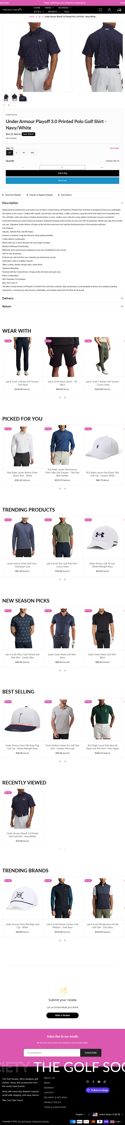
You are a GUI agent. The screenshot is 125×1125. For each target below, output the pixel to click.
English (79, 1114)
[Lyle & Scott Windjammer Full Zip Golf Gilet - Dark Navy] (103, 898)
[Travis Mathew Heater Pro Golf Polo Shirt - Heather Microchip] (62, 719)
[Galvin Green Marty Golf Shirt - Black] (103, 628)
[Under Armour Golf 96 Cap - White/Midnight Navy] (103, 537)
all (39, 17)
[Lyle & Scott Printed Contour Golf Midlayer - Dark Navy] (62, 898)
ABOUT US (49, 1078)
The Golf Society (24, 1121)
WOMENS (49, 1088)
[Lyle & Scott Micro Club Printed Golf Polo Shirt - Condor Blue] (22, 628)
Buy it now (62, 180)
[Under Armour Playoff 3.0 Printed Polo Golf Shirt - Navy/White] (22, 809)
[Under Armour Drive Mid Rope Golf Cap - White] (22, 898)
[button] (6, 97)
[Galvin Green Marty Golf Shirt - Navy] (62, 628)
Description (10, 203)
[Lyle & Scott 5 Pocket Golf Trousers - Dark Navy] (22, 357)
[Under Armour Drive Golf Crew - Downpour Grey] (22, 537)
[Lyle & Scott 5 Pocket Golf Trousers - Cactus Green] (103, 357)
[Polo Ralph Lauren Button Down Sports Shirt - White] (22, 446)
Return (6, 306)
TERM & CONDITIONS (55, 1107)
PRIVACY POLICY (52, 1102)
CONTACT (49, 1092)
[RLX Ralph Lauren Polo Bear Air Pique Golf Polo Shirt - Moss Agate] (103, 719)
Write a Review (62, 1015)
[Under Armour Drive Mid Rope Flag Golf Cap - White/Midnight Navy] (22, 719)
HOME (37, 7)
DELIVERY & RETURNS (55, 1097)
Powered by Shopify (40, 1121)
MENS (47, 1083)
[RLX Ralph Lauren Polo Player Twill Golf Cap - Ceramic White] (103, 446)
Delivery (8, 298)
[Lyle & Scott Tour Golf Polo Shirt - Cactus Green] (62, 537)
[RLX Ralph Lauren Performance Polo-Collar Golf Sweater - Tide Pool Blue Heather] (62, 445)
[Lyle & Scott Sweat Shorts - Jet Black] (62, 357)
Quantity (10, 161)
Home (31, 17)
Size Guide (114, 148)
